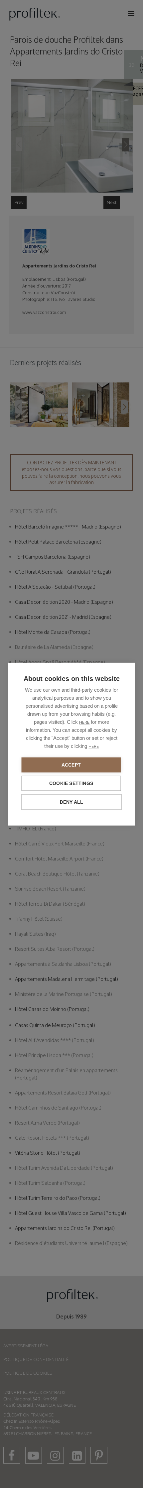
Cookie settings (71, 783)
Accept (71, 764)
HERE (84, 721)
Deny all (71, 801)
